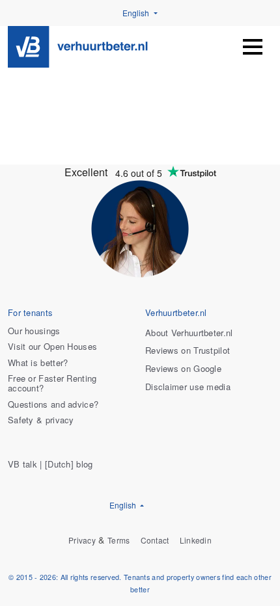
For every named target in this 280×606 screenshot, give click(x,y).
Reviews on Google (183, 369)
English (136, 12)
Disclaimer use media (188, 387)
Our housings (34, 331)
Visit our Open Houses (52, 346)
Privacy (82, 541)
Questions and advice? (53, 404)
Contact (155, 541)
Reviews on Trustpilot (187, 350)
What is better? (38, 363)
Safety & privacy (41, 420)
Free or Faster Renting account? (52, 384)
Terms (118, 541)
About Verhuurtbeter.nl (189, 333)
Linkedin (196, 541)
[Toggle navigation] (253, 47)
